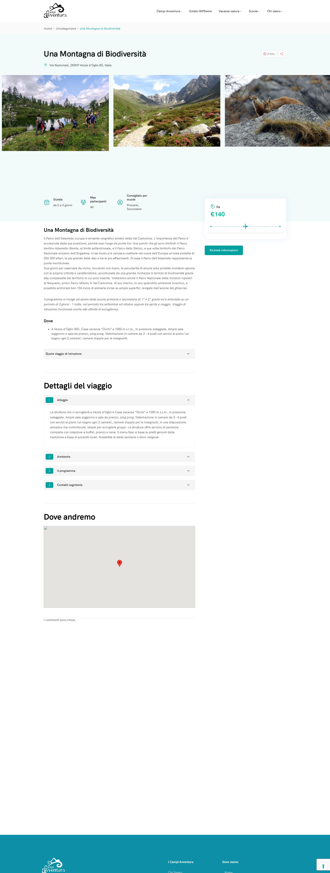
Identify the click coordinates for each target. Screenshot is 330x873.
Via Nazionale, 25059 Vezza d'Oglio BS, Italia (80, 65)
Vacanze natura (229, 11)
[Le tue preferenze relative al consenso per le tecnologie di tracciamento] (323, 866)
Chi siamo (274, 11)
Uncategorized (66, 29)
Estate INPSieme (200, 11)
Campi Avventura (168, 11)
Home (48, 29)
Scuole (253, 11)
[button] (119, 563)
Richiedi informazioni (224, 250)
